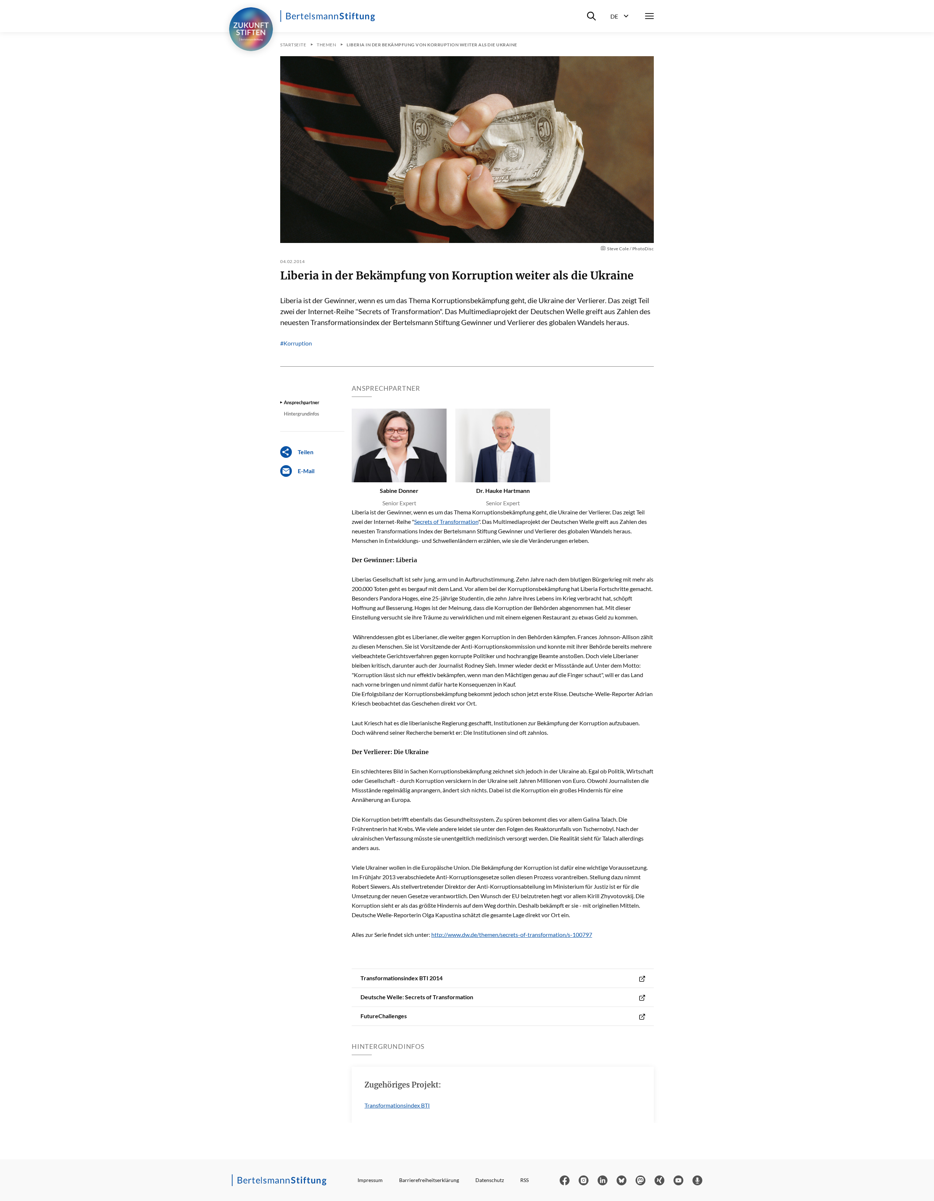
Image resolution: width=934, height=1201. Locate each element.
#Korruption (296, 343)
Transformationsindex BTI (397, 1105)
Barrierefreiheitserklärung (429, 1180)
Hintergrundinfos (301, 414)
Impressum (370, 1180)
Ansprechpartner (301, 402)
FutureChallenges (383, 1015)
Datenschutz (489, 1180)
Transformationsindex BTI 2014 (401, 977)
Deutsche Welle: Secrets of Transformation (416, 996)
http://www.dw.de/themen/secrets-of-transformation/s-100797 (511, 934)
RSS (524, 1180)
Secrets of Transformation (446, 521)
